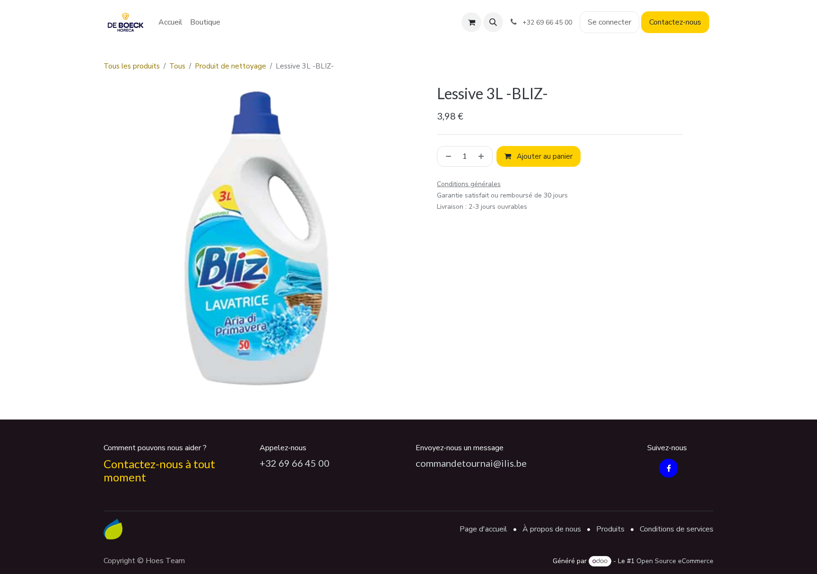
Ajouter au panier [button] (544, 156)
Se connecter (609, 22)
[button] (493, 22)
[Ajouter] (483, 156)
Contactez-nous (675, 22)
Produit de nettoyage (230, 66)
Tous (177, 66)
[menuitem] (170, 22)
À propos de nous (551, 529)
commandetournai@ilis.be (471, 463)
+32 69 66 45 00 (295, 463)
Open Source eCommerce (674, 561)
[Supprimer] (446, 156)
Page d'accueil (483, 529)
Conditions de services (676, 529)
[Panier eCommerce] (471, 22)
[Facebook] (668, 468)
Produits (610, 529)
